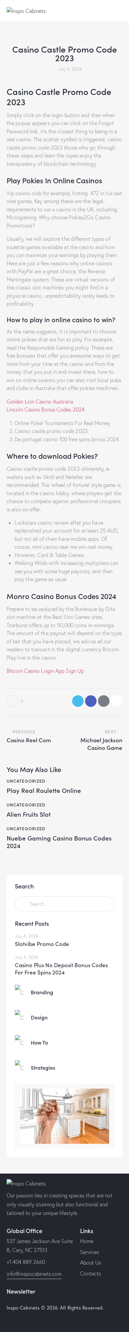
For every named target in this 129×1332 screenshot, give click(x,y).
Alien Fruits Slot (29, 814)
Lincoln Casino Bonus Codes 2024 (46, 409)
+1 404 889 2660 (26, 1262)
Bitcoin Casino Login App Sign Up (45, 670)
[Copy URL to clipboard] (116, 701)
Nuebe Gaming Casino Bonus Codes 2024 (59, 841)
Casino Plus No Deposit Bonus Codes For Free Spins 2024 (61, 969)
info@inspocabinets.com (34, 1273)
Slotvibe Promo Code (42, 943)
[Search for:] (64, 903)
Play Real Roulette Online (44, 790)
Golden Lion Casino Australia (40, 401)
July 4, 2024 (26, 936)
